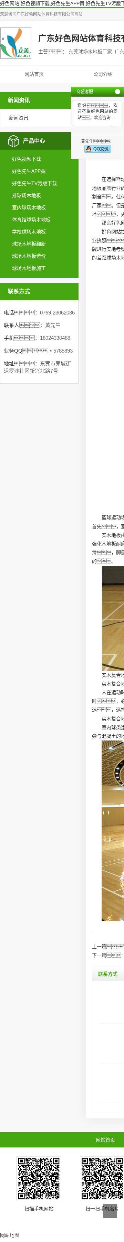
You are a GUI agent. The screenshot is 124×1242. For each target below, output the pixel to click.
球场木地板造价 (29, 256)
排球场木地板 (26, 195)
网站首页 (34, 74)
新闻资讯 (18, 118)
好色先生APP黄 (28, 171)
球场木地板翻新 (29, 244)
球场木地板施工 (29, 268)
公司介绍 (103, 74)
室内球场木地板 (29, 207)
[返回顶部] (110, 1211)
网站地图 (9, 1235)
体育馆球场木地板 (31, 219)
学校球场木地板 (29, 231)
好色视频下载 (26, 159)
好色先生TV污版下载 (34, 183)
